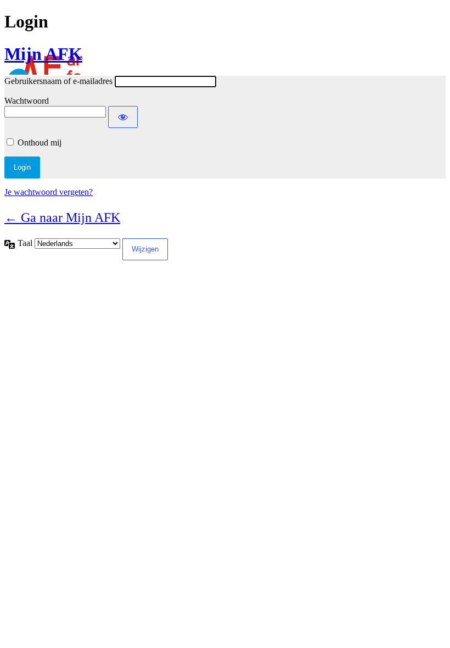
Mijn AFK (43, 54)
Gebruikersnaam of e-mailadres (58, 81)
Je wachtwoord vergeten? (48, 192)
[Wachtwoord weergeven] (123, 117)
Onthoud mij (39, 142)
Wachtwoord (26, 100)
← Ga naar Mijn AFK (62, 217)
